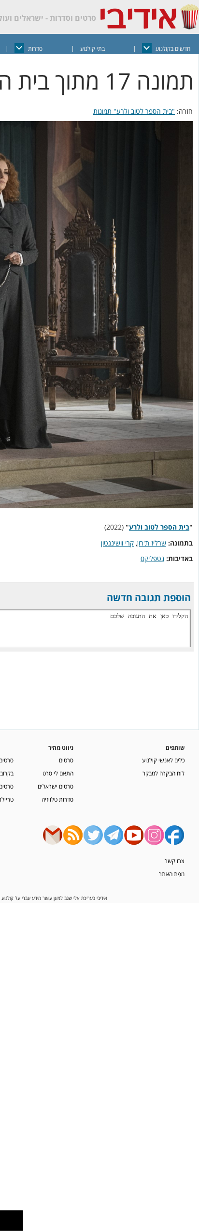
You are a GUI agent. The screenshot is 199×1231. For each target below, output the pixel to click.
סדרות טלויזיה (57, 799)
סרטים (66, 760)
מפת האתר (172, 874)
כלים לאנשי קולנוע (163, 760)
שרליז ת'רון (151, 542)
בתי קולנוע (92, 49)
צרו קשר (175, 861)
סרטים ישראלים (55, 786)
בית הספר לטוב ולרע (159, 527)
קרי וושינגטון (117, 542)
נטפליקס (152, 558)
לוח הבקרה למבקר (163, 773)
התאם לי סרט (58, 773)
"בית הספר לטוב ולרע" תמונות (134, 111)
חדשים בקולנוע (173, 49)
